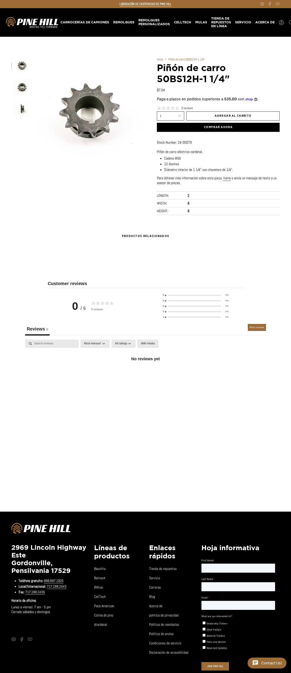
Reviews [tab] (37, 328)
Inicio (160, 59)
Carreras (155, 587)
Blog (152, 596)
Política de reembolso (164, 624)
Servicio (154, 578)
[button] (123, 22)
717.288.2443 (56, 586)
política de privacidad (163, 615)
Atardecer (100, 624)
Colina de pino (103, 615)
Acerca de (155, 606)
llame (227, 178)
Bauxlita (99, 568)
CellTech (100, 596)
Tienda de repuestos (163, 568)
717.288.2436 (35, 592)
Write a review (257, 327)
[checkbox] (147, 344)
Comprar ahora (218, 127)
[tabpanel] (145, 374)
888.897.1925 (53, 580)
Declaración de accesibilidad (168, 652)
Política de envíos (161, 633)
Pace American (104, 606)
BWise (98, 587)
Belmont (99, 578)
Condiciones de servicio (165, 643)
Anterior (35, 112)
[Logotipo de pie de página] (40, 529)
